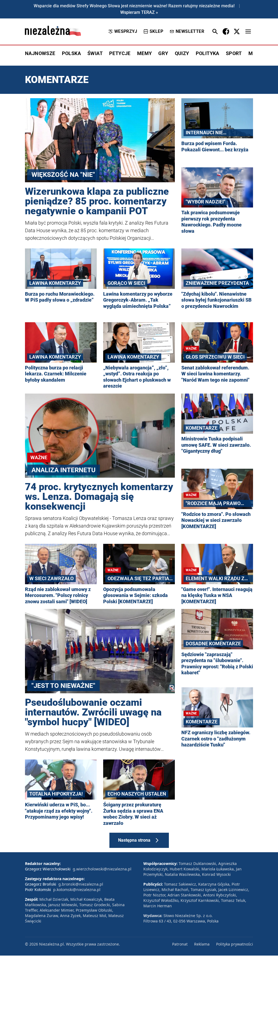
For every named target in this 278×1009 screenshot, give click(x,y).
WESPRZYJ (125, 31)
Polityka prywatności (234, 944)
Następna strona (134, 840)
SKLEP (156, 31)
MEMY (144, 53)
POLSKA (71, 53)
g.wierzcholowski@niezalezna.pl (102, 868)
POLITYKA (207, 53)
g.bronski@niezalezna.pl (80, 884)
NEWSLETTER (190, 31)
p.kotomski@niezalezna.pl (76, 889)
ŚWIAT (95, 53)
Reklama (202, 944)
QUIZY (182, 53)
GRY (163, 53)
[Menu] (248, 31)
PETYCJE (120, 53)
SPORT (234, 53)
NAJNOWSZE (40, 53)
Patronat (180, 944)
